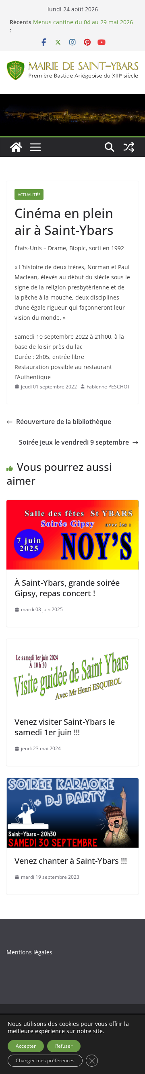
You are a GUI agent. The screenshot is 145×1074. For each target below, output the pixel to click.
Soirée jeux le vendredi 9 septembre (74, 442)
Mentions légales (29, 952)
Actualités (29, 194)
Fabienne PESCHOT (108, 386)
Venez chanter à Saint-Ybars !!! (70, 860)
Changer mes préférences (45, 1060)
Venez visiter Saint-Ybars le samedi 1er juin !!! (64, 727)
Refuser (63, 1045)
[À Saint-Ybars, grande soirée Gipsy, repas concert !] (72, 505)
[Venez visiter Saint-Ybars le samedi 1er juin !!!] (72, 644)
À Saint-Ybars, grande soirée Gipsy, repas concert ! (67, 588)
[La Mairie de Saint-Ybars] (72, 99)
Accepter (26, 1045)
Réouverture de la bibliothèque (63, 421)
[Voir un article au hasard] (129, 147)
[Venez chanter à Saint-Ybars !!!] (72, 783)
